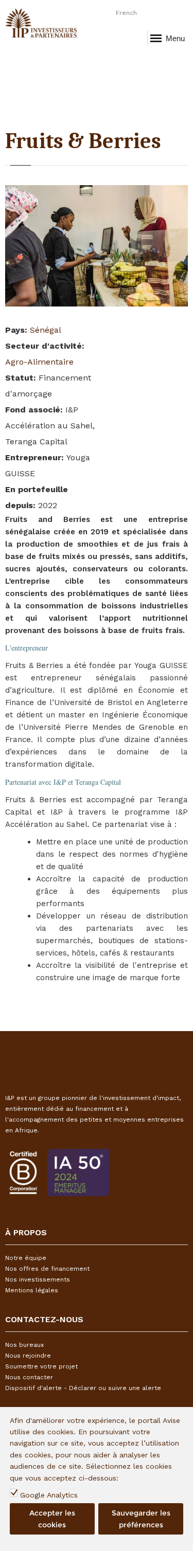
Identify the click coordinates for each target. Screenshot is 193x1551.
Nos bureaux (24, 1344)
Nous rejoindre (28, 1355)
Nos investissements (37, 1279)
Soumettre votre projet (41, 1366)
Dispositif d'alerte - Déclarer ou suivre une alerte (83, 1388)
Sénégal (45, 330)
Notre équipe (25, 1257)
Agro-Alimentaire (39, 362)
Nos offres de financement (47, 1268)
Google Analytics (49, 1495)
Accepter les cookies (52, 1518)
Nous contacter (29, 1377)
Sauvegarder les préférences (141, 1518)
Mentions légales (31, 1290)
